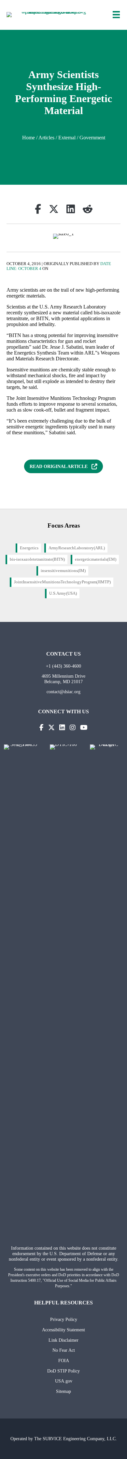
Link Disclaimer (63, 1340)
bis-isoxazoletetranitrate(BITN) (37, 559)
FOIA (63, 1360)
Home (28, 137)
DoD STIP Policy (63, 1370)
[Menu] (116, 14)
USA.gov (63, 1380)
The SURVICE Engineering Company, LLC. (75, 1438)
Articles (46, 137)
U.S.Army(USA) (63, 593)
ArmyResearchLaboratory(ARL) (77, 548)
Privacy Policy (63, 1319)
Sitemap (63, 1391)
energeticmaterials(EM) (95, 559)
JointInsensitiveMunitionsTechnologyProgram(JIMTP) (62, 582)
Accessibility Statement (63, 1329)
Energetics (29, 548)
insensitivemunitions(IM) (63, 570)
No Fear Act (63, 1350)
